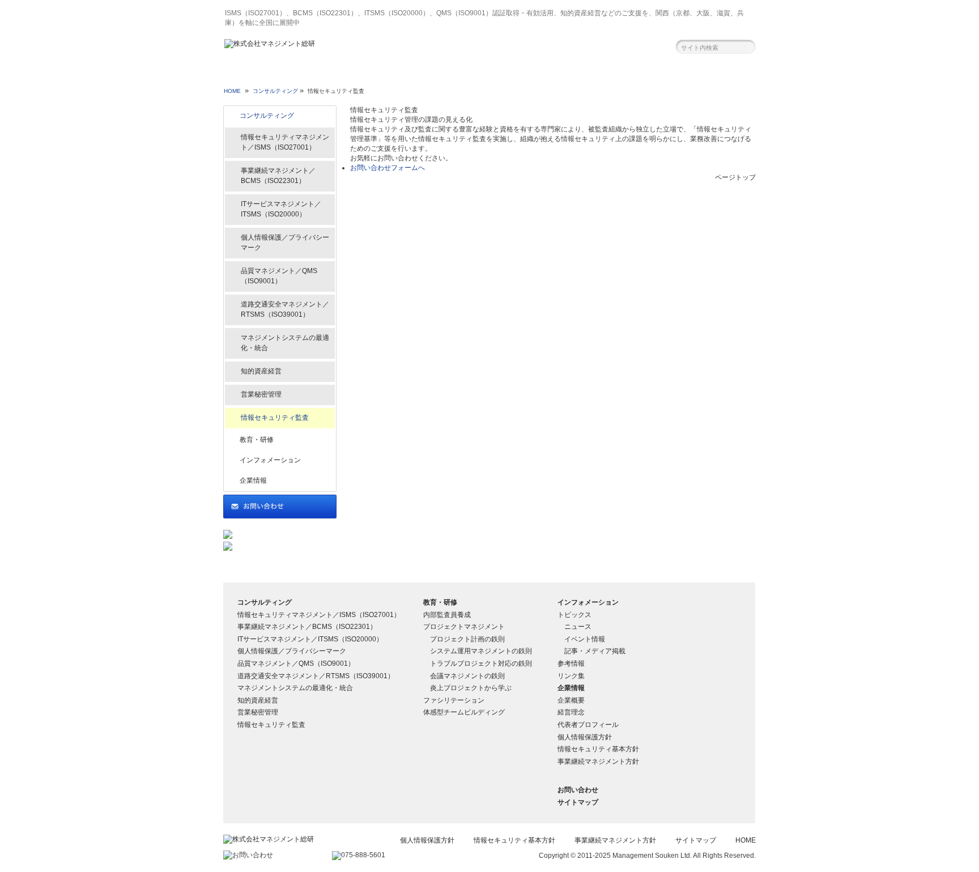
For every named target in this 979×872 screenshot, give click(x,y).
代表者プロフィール (588, 725)
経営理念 (571, 712)
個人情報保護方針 (584, 737)
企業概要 (571, 700)
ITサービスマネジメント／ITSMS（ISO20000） (281, 209)
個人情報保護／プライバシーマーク (285, 242)
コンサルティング (276, 75)
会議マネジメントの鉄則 (467, 676)
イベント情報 (584, 639)
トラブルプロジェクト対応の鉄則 (481, 663)
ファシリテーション (453, 700)
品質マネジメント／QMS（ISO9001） (279, 276)
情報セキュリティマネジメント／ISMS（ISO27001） (285, 142)
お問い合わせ (703, 75)
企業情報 (596, 75)
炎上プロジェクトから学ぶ (471, 688)
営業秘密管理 (261, 394)
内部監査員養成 (447, 615)
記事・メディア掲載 (594, 651)
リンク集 (571, 676)
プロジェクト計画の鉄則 (467, 639)
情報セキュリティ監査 (275, 418)
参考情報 (571, 663)
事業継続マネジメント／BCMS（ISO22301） (278, 176)
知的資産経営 (261, 371)
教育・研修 (384, 75)
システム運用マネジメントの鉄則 (481, 651)
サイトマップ (577, 802)
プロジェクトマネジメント (464, 627)
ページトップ (735, 177)
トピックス (574, 615)
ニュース (577, 627)
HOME (232, 91)
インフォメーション (490, 75)
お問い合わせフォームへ (387, 168)
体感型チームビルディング (464, 712)
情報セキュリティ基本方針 (598, 749)
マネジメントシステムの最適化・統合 (285, 343)
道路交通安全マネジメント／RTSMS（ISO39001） (285, 309)
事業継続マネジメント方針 (598, 761)
